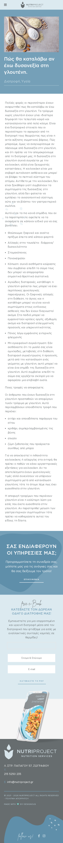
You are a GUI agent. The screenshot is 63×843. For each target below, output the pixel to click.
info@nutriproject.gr (20, 782)
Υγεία (25, 81)
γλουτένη (14, 371)
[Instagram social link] (44, 835)
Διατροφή (12, 81)
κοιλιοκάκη (12, 164)
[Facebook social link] (39, 835)
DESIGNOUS (30, 804)
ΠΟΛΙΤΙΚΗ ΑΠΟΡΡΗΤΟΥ (17, 798)
